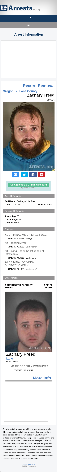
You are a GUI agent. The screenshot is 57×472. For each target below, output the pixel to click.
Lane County (28, 91)
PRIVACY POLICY (29, 464)
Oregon (8, 91)
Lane (9, 358)
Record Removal (39, 85)
